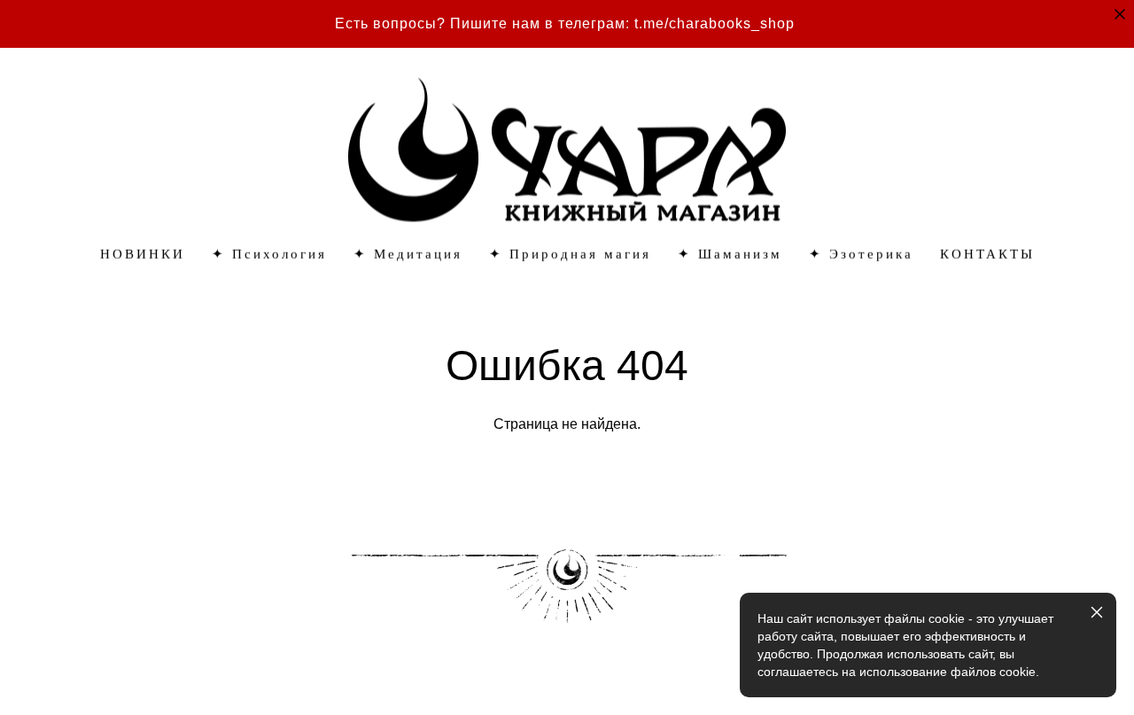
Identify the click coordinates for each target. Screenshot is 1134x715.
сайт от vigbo (93, 673)
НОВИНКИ (142, 254)
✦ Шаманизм (730, 254)
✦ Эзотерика (861, 254)
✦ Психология (269, 254)
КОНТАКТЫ (987, 254)
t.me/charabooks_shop (714, 23)
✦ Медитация (407, 254)
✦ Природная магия (570, 254)
